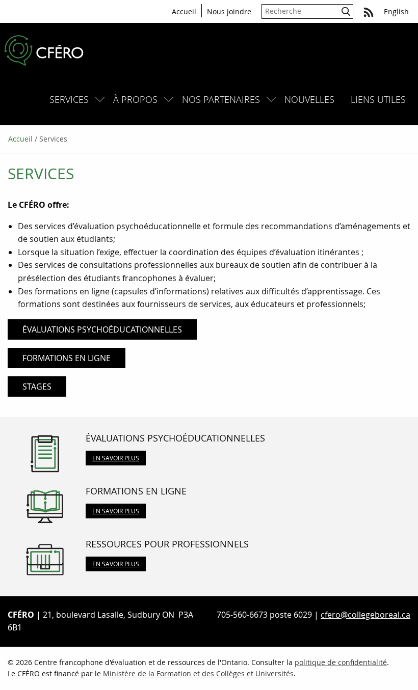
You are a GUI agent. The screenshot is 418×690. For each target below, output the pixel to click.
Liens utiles (378, 99)
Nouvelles (309, 99)
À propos (135, 99)
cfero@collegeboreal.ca (365, 614)
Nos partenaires (221, 99)
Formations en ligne (66, 358)
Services (69, 99)
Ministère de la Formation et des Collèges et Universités (198, 673)
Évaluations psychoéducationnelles (102, 329)
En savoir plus (115, 458)
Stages (36, 386)
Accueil (184, 11)
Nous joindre (229, 11)
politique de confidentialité (341, 662)
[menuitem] (73, 99)
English (396, 11)
